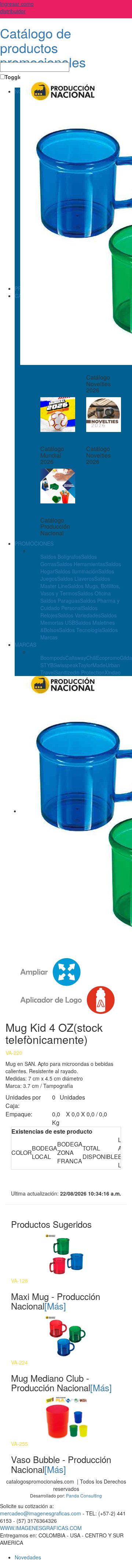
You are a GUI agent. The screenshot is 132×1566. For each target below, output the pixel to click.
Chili (91, 657)
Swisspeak (66, 665)
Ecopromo (108, 657)
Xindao (112, 672)
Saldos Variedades (79, 615)
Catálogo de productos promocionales (43, 47)
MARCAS (25, 644)
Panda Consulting (84, 1495)
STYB (47, 665)
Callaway (75, 657)
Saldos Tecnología (80, 630)
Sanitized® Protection (79, 672)
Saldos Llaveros (75, 578)
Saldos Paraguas (60, 600)
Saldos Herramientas (80, 564)
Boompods (52, 657)
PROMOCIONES (34, 543)
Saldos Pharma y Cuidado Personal (80, 604)
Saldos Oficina (94, 593)
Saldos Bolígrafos (60, 556)
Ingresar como (17, 7)
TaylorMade (92, 665)
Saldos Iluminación (76, 571)
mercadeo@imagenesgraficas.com (40, 1513)
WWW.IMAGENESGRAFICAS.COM (41, 1528)
